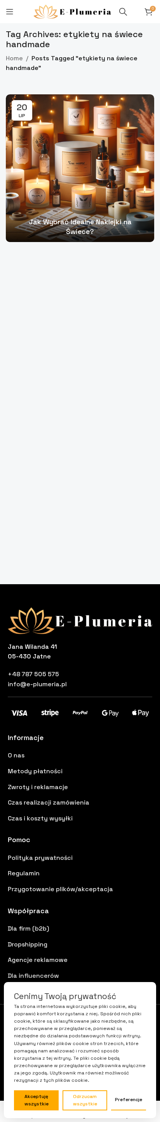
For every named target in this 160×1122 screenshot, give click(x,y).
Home (14, 58)
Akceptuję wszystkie (36, 1100)
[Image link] (80, 620)
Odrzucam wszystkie (85, 1100)
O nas (16, 755)
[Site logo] (72, 11)
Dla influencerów (33, 976)
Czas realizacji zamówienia (48, 802)
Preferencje (128, 1099)
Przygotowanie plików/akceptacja (60, 889)
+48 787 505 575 (33, 674)
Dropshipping (27, 944)
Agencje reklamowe (38, 960)
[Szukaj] (123, 11)
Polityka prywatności (40, 858)
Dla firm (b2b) (28, 928)
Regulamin (24, 873)
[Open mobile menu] (9, 11)
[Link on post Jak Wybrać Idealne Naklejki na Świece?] (80, 168)
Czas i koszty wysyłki (40, 818)
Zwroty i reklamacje (38, 787)
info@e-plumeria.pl (37, 684)
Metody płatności (35, 771)
